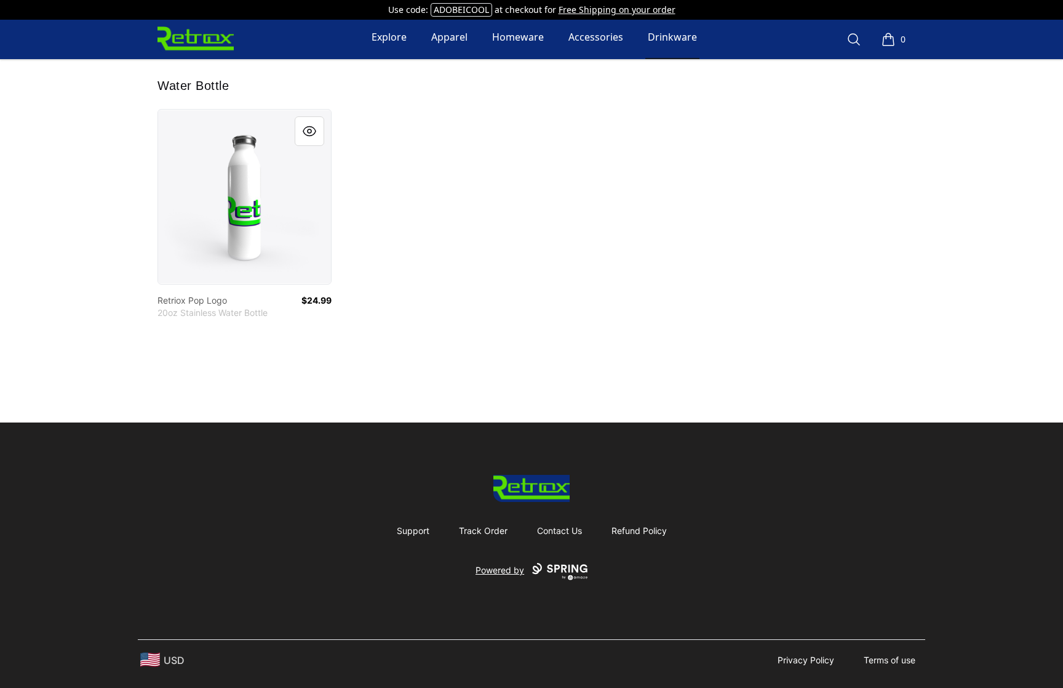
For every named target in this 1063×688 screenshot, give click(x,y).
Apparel (449, 37)
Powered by (500, 570)
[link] (244, 197)
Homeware (518, 37)
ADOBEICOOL (461, 9)
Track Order (483, 530)
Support (413, 530)
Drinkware (672, 37)
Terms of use (889, 660)
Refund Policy (639, 530)
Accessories (595, 37)
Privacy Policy (806, 660)
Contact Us (559, 530)
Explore (389, 37)
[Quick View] (309, 131)
